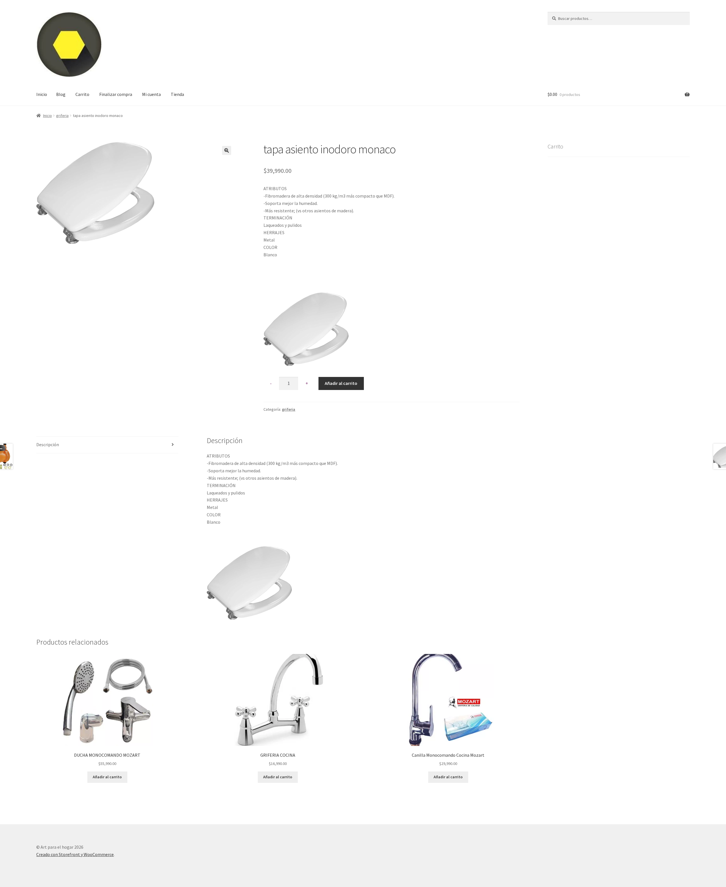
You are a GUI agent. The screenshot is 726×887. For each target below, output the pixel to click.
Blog (61, 94)
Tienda (177, 94)
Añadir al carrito (341, 383)
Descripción (47, 444)
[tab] (107, 445)
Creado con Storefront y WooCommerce (75, 854)
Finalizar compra (115, 94)
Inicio (41, 94)
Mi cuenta (151, 94)
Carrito (82, 94)
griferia (62, 115)
